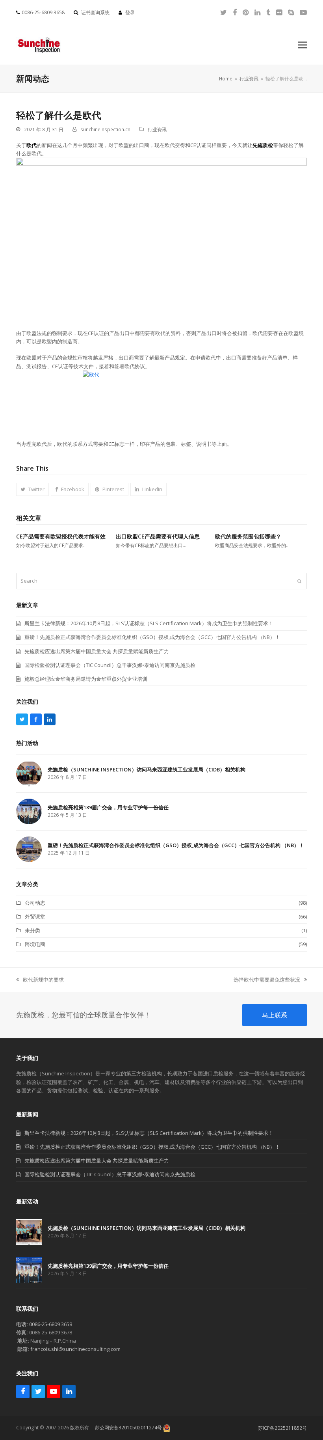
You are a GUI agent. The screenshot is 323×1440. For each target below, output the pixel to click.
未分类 (32, 930)
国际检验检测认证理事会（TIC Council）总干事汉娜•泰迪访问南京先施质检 (109, 1174)
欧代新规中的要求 (40, 980)
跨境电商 (35, 944)
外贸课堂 (35, 916)
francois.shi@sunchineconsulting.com (75, 1348)
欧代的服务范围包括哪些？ (248, 536)
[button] (302, 45)
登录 (130, 12)
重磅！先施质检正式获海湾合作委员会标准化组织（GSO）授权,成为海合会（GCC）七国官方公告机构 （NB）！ (152, 1146)
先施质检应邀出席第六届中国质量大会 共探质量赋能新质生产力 (96, 1160)
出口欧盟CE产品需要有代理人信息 (158, 536)
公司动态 (35, 902)
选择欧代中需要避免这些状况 (267, 980)
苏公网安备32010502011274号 (128, 1427)
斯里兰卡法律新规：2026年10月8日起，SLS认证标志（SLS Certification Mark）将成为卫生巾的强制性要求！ (148, 1132)
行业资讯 (157, 129)
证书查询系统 (95, 12)
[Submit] (299, 581)
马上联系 (274, 1015)
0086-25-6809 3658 (50, 1324)
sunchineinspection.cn (105, 129)
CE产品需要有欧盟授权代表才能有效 (61, 536)
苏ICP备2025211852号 (282, 1428)
